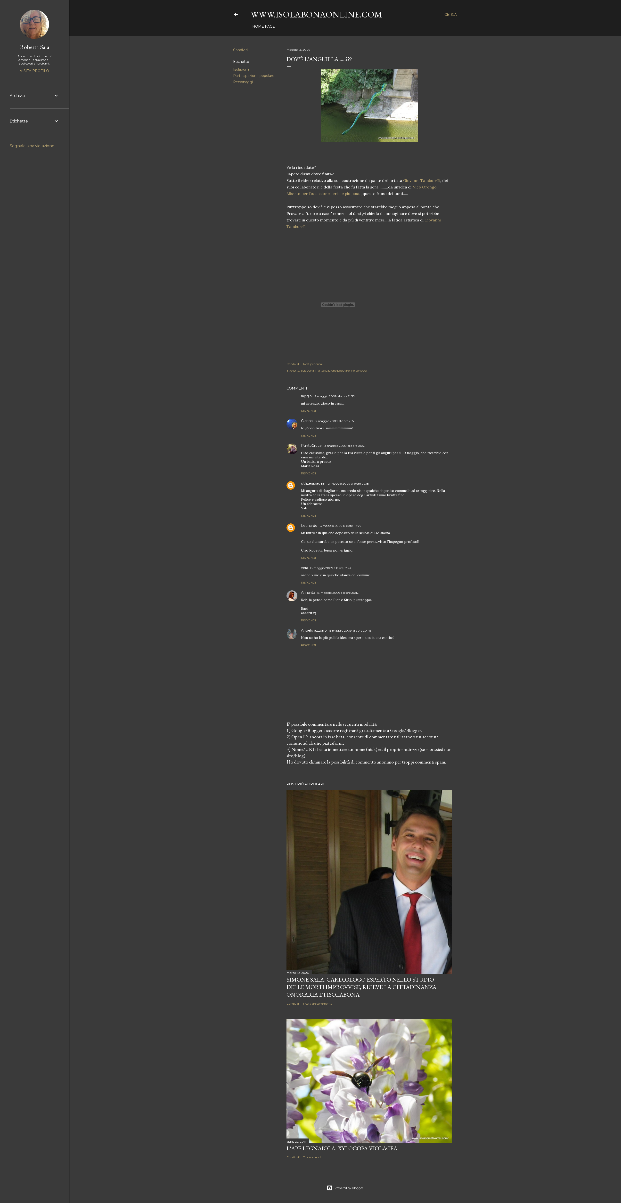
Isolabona (241, 69)
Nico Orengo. (425, 187)
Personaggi (243, 82)
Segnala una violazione (32, 146)
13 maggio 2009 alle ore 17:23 (330, 568)
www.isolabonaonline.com (316, 14)
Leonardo (309, 525)
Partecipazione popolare (253, 75)
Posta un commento (317, 1003)
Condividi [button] (240, 50)
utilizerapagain (313, 483)
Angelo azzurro (314, 630)
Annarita (308, 592)
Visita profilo (34, 71)
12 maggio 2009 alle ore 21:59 (335, 421)
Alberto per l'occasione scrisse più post (323, 193)
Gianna (307, 421)
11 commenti (312, 1157)
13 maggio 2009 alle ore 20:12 (338, 592)
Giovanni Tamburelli (421, 180)
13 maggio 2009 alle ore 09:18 (348, 483)
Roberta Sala (34, 47)
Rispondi (308, 411)
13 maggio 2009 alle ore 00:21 (345, 445)
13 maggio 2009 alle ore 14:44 (340, 526)
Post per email (313, 364)
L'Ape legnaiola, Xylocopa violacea (341, 1148)
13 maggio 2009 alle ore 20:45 (350, 630)
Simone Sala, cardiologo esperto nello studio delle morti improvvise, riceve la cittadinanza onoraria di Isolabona (361, 987)
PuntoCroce (311, 445)
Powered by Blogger (349, 1188)
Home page (263, 26)
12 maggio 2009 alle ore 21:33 (334, 396)
